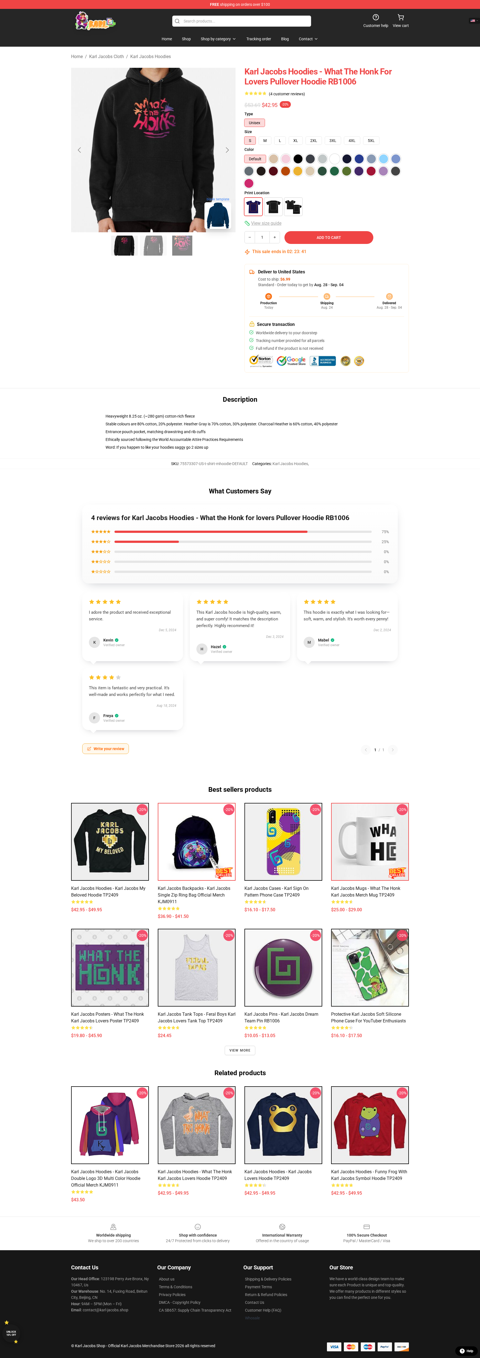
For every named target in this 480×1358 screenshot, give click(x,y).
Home (77, 56)
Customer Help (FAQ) (263, 1310)
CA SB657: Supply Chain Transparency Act (195, 1310)
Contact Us (254, 1302)
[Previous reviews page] (366, 750)
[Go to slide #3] (182, 246)
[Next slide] (227, 150)
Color (249, 149)
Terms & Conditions (175, 1287)
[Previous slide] (80, 150)
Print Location (256, 193)
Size (248, 131)
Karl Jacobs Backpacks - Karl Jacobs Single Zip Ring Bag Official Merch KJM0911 (194, 895)
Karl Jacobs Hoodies (150, 56)
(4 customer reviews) (287, 94)
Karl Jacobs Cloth (106, 56)
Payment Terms (258, 1287)
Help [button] (470, 1351)
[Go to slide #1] (124, 246)
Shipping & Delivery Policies (268, 1279)
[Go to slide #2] (153, 246)
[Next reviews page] (393, 750)
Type (248, 114)
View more (240, 1050)
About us (166, 1279)
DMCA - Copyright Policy (180, 1302)
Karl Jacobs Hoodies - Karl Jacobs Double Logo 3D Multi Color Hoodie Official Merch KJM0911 (105, 1178)
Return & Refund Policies (266, 1294)
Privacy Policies (172, 1294)
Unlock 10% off (11, 1333)
